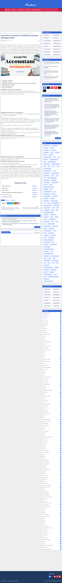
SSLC (57, 262)
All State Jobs (56, 305)
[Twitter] (11, 203)
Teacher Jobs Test (47, 294)
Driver (51, 184)
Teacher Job (46, 269)
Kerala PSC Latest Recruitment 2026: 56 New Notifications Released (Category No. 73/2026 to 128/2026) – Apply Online (19, 218)
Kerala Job (46, 214)
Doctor (45, 184)
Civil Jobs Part (56, 289)
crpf (57, 175)
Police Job (46, 244)
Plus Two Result (47, 242)
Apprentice (46, 152)
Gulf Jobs (52, 198)
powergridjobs (47, 246)
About (6, 580)
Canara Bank (46, 164)
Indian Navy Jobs (57, 297)
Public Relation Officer (48, 253)
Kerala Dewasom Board (48, 212)
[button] (60, 9)
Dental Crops (46, 182)
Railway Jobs (46, 256)
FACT (55, 191)
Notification (6, 33)
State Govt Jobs (47, 305)
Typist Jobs (52, 272)
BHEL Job (46, 159)
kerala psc (7, 200)
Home (2, 9)
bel (58, 157)
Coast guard (46, 173)
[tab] (2, 9)
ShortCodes (27, 9)
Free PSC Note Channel (36, 9)
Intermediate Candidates (57, 49)
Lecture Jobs (46, 35)
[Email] (18, 203)
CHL (49, 166)
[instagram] (52, 87)
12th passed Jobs (47, 303)
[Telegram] (59, 87)
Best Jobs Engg (47, 289)
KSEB (52, 216)
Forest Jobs (55, 196)
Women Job (46, 279)
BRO (45, 161)
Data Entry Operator (52, 177)
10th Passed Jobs (57, 303)
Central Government (55, 164)
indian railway (47, 207)
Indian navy (56, 205)
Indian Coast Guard (47, 205)
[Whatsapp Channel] (48, 87)
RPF (50, 258)
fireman (53, 193)
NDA (45, 233)
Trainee (45, 272)
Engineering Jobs (57, 51)
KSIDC (56, 216)
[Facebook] (8, 203)
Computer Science (57, 40)
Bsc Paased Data (57, 54)
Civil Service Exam (47, 171)
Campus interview (52, 161)
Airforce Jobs (46, 297)
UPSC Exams (46, 37)
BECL (55, 157)
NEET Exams (56, 37)
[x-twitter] (52, 576)
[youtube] (55, 87)
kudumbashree (52, 219)
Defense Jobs (46, 180)
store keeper (46, 265)
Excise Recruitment (47, 191)
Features (13, 9)
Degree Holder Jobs (47, 54)
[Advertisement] (31, 20)
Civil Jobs (46, 46)
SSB (49, 262)
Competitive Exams (57, 35)
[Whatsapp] (13, 203)
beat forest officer (47, 157)
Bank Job (50, 154)
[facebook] (44, 87)
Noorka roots (51, 233)
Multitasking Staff (47, 230)
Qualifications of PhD (48, 51)
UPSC (55, 274)
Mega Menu (7, 9)
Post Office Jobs (53, 244)
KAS (56, 210)
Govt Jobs (46, 198)
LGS (57, 221)
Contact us (10, 580)
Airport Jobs (46, 150)
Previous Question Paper (48, 249)
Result (45, 258)
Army (52, 152)
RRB (54, 258)
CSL (45, 177)
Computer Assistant (55, 173)
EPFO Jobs (46, 189)
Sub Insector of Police (48, 267)
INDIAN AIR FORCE (55, 203)
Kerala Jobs (53, 214)
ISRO (53, 207)
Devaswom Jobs (55, 182)
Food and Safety (47, 196)
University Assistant (48, 274)
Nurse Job (53, 235)
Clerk (55, 171)
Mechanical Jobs (57, 43)
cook (52, 175)
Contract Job (46, 175)
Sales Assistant (55, 260)
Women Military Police (48, 281)
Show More (37, 227)
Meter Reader (55, 226)
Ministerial (51, 228)
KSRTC (45, 219)
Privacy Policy (15, 580)
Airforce (51, 148)
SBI (44, 262)
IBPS (48, 203)
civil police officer (47, 168)
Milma (45, 228)
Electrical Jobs (46, 43)
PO (53, 242)
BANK (45, 154)
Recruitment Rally (55, 256)
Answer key (53, 150)
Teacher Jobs (53, 269)
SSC (53, 262)
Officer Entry (51, 237)
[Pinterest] (16, 203)
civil (58, 166)
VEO (45, 276)
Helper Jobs (46, 200)
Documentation (21, 9)
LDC (52, 221)
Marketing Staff (51, 223)
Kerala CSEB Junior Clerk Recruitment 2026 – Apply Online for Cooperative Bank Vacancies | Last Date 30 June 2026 (20, 224)
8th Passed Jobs (56, 294)
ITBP (58, 207)
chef (45, 166)
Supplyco (56, 267)
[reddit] (60, 576)
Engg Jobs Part (47, 291)
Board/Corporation (54, 159)
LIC (44, 223)
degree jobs (54, 180)
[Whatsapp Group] (44, 90)
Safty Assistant (47, 260)
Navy (55, 230)
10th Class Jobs (47, 145)
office (45, 237)
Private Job (46, 251)
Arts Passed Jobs (47, 40)
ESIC (51, 189)
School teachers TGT (48, 49)
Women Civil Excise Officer (53, 276)
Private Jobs (56, 291)
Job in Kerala (46, 210)
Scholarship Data (57, 46)
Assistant (57, 152)
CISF (53, 166)
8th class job (54, 145)
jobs (52, 210)
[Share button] (20, 203)
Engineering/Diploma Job (49, 187)
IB (44, 203)
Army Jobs (46, 300)
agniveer (45, 148)
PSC (51, 251)
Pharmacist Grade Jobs (48, 239)
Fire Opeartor (46, 193)
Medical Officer (47, 226)
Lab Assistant (46, 221)
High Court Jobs (54, 200)
